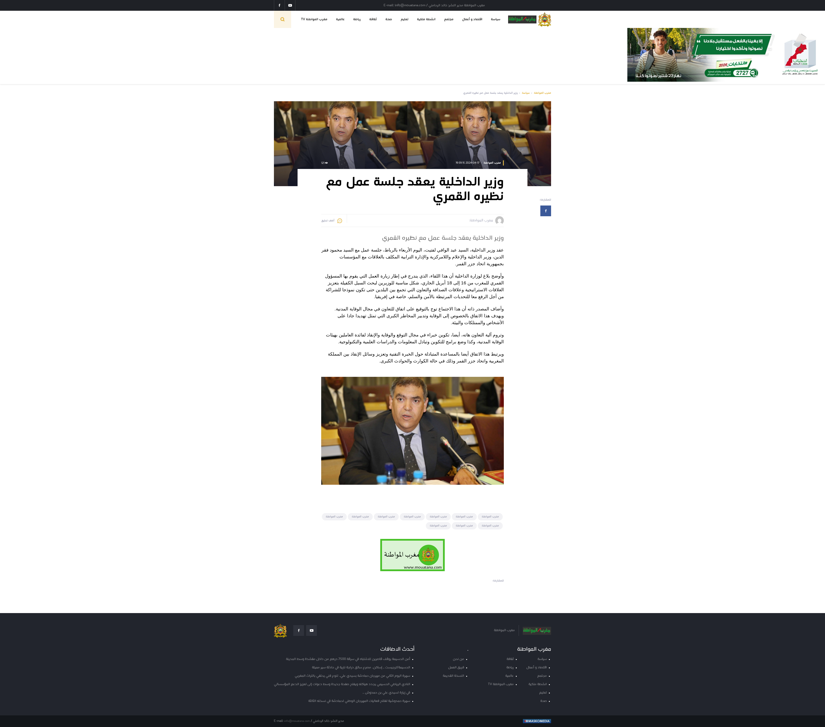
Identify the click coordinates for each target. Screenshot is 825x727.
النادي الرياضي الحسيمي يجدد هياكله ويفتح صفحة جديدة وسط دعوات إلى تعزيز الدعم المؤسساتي (342, 684)
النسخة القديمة (453, 676)
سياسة (495, 19)
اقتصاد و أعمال (472, 19)
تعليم (404, 19)
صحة (388, 19)
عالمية (340, 19)
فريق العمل (456, 667)
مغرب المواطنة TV (314, 19)
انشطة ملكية (426, 19)
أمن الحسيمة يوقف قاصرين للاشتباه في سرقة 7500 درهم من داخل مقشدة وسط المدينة (348, 659)
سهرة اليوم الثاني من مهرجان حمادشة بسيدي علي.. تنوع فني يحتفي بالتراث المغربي (352, 676)
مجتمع (449, 19)
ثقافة (373, 19)
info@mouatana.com (297, 721)
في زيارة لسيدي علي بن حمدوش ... (386, 692)
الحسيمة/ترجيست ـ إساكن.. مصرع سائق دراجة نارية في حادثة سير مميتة (361, 667)
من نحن (458, 659)
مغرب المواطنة (542, 92)
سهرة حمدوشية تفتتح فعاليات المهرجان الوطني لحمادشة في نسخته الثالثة (359, 701)
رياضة (357, 19)
